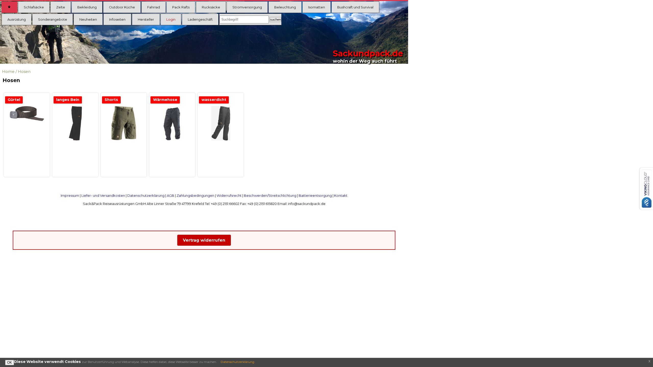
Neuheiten (88, 19)
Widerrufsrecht (229, 195)
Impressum (70, 195)
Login (170, 19)
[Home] (9, 7)
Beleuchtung (285, 7)
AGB (170, 195)
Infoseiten (117, 19)
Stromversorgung (247, 7)
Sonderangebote (52, 19)
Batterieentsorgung (315, 195)
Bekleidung (87, 7)
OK (9, 362)
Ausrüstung (16, 19)
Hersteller (146, 19)
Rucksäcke (211, 7)
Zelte (60, 7)
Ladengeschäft (200, 19)
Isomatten (316, 7)
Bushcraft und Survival (355, 7)
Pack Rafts (181, 7)
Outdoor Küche (122, 7)
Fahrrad (153, 7)
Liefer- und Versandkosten (103, 195)
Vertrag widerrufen (204, 240)
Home (8, 71)
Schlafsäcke (34, 7)
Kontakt (340, 195)
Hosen (24, 71)
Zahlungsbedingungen (195, 195)
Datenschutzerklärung (146, 195)
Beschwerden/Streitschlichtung (270, 195)
